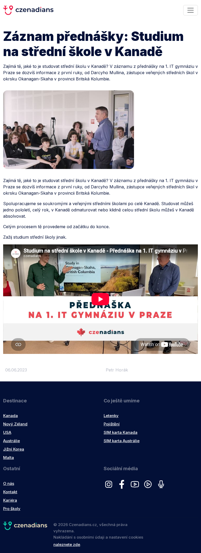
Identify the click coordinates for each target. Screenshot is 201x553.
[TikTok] (149, 486)
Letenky (111, 415)
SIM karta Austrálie (121, 440)
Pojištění (112, 423)
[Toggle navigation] (190, 10)
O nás (8, 483)
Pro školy (11, 508)
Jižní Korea (13, 449)
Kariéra (10, 500)
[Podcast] (162, 486)
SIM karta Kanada (120, 432)
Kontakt (10, 491)
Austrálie (11, 440)
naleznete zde (66, 544)
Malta (8, 457)
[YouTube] (136, 486)
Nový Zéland (15, 423)
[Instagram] (110, 486)
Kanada (10, 415)
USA (7, 432)
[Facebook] (123, 486)
